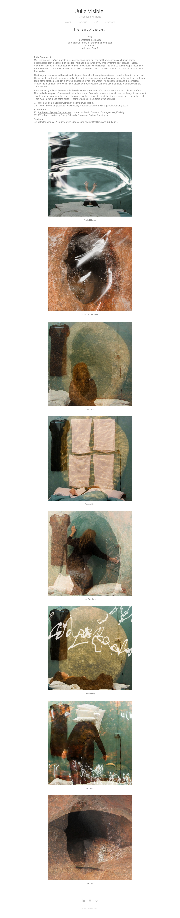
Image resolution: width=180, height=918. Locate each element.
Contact (110, 22)
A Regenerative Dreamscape (70, 122)
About (83, 22)
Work (68, 22)
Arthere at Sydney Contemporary (55, 112)
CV (96, 22)
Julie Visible (90, 11)
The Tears (44, 115)
